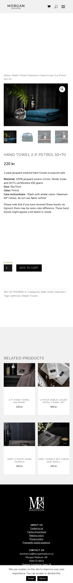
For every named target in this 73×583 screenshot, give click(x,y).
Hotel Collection (29, 75)
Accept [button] (31, 578)
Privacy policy (36, 539)
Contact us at (36, 528)
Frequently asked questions (36, 542)
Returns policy (36, 535)
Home (7, 75)
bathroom (15, 295)
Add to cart (29, 267)
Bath (15, 75)
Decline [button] (42, 578)
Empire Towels (30, 295)
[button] (62, 89)
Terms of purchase (36, 532)
